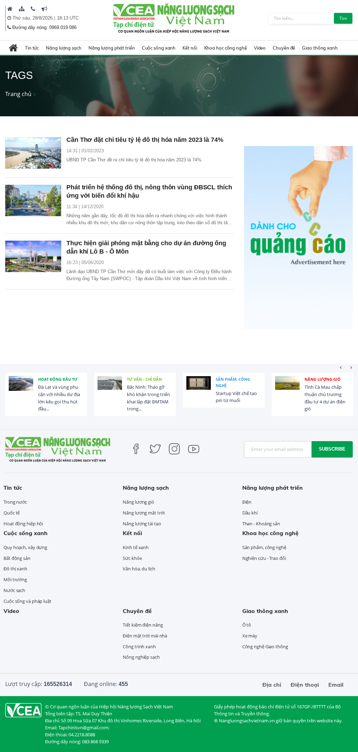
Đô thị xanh (15, 568)
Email (335, 684)
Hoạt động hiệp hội (23, 523)
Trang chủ (18, 94)
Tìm (343, 18)
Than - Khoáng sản (261, 523)
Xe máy (249, 636)
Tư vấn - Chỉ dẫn (144, 379)
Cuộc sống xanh (159, 48)
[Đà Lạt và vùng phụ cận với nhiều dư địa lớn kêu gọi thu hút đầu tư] (21, 388)
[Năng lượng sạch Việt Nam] (23, 710)
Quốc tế (11, 513)
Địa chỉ (271, 684)
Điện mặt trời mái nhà (145, 636)
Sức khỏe (132, 558)
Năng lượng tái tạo (142, 523)
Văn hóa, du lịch (139, 568)
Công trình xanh (139, 646)
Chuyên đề (284, 48)
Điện (247, 502)
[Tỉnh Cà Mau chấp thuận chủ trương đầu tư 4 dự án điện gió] (287, 388)
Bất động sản (16, 558)
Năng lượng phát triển (111, 48)
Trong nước (15, 502)
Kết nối (189, 48)
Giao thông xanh (320, 48)
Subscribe (332, 449)
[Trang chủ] (10, 9)
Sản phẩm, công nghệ (233, 382)
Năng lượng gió (323, 379)
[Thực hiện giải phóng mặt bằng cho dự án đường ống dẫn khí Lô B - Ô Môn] (33, 256)
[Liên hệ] (33, 9)
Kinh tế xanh (136, 547)
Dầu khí (250, 513)
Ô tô (246, 625)
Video (260, 48)
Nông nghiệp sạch (141, 657)
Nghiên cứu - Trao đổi (264, 558)
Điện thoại (305, 684)
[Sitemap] (21, 9)
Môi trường (15, 579)
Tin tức (32, 48)
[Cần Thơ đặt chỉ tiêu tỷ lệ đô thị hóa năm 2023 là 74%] (33, 153)
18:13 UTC (68, 18)
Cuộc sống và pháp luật (27, 601)
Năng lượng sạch (63, 48)
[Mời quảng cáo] (44, 9)
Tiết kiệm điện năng (143, 625)
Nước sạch (14, 590)
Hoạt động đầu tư (58, 379)
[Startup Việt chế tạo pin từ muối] (198, 388)
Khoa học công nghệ (225, 48)
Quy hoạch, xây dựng (25, 547)
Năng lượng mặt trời (143, 513)
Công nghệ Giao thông (265, 646)
